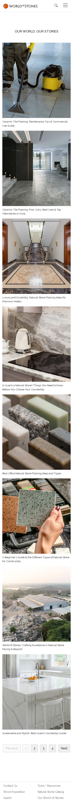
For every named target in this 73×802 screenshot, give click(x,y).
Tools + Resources (49, 785)
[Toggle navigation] (65, 5)
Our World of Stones (51, 797)
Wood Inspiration (14, 791)
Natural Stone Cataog (51, 791)
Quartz (7, 797)
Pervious (12, 748)
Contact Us (10, 785)
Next (64, 748)
